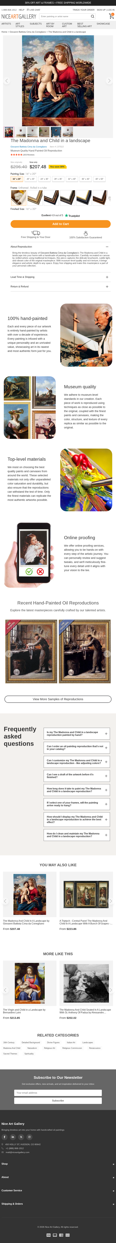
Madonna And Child (11, 1048)
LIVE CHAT (35, 10)
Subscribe (58, 1100)
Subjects (36, 23)
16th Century (8, 1042)
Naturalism (32, 1048)
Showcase (103, 23)
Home (4, 32)
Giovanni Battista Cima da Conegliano (28, 32)
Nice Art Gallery (20, 16)
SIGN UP (101, 10)
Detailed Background (31, 1042)
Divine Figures (53, 1042)
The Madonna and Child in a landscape (67, 32)
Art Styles (20, 25)
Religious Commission (72, 1048)
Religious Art (49, 1048)
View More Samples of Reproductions (58, 699)
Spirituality (29, 1054)
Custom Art (67, 25)
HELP (21, 10)
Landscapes (87, 1042)
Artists (6, 23)
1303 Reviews (28, 155)
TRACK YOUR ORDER (84, 10)
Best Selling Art (84, 25)
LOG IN (110, 10)
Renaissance (94, 1048)
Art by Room (50, 25)
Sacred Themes (10, 1054)
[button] (6, 80)
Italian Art (71, 1042)
